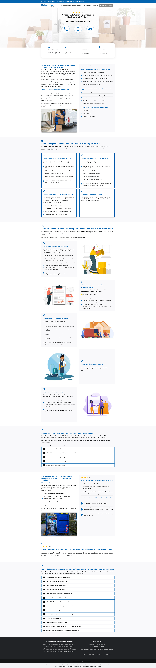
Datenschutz (107, 654)
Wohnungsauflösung (57, 664)
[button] (78, 449)
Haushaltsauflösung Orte (88, 654)
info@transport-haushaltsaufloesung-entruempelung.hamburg (73, 1)
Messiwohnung (96, 664)
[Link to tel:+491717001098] (78, 29)
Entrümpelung (64, 664)
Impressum (99, 654)
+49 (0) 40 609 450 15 (98, 646)
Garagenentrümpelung (89, 664)
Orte (101, 664)
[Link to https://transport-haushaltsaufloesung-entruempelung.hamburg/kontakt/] (90, 29)
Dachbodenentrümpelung (80, 664)
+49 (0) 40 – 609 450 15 (88, 110)
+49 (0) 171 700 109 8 (87, 113)
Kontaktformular (91, 116)
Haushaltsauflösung (49, 664)
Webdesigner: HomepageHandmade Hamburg (82, 661)
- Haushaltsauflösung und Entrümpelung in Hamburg (78, 666)
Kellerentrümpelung (71, 664)
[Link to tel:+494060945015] (66, 29)
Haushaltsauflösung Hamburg (68, 651)
